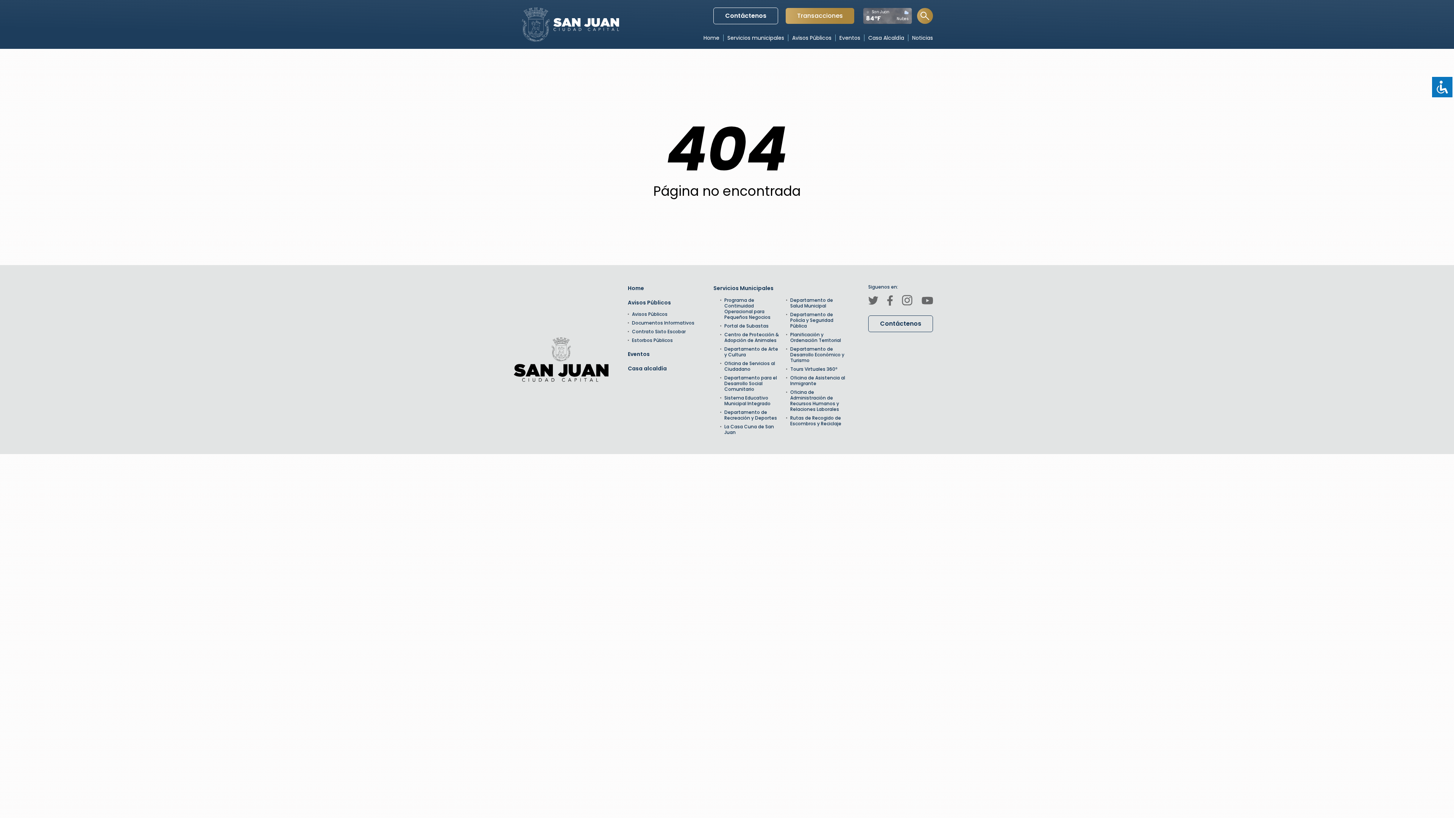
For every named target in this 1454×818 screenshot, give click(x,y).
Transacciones (820, 17)
